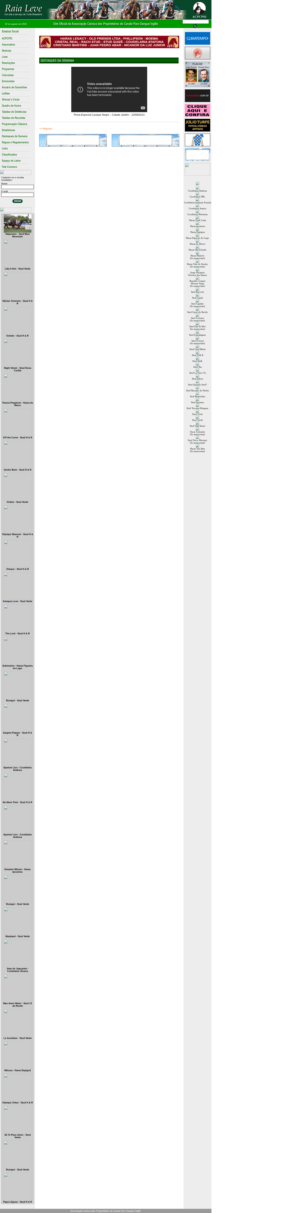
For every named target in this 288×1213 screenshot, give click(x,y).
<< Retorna (45, 128)
